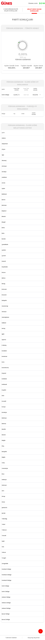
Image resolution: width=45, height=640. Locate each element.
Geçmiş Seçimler (34, 638)
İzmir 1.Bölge (5, 95)
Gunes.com (33, 3)
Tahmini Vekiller (11, 638)
